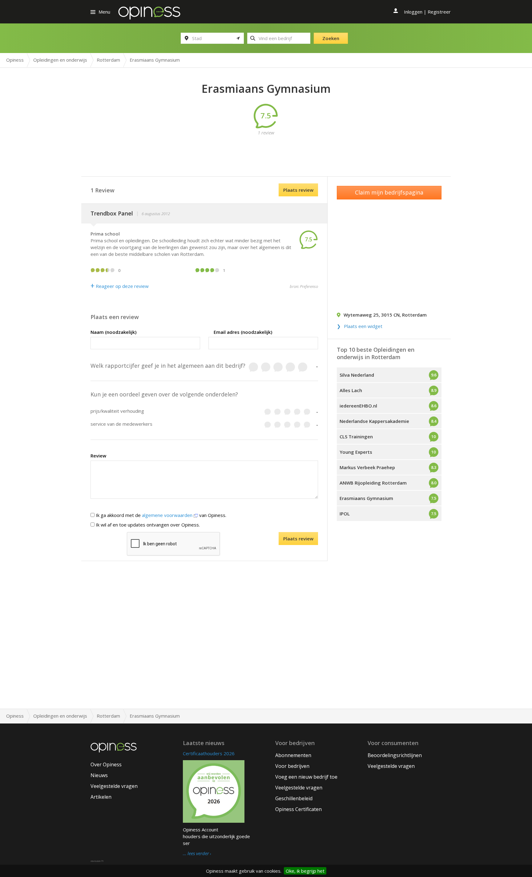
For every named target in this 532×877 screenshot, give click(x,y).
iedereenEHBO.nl (358, 406)
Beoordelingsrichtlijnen (395, 755)
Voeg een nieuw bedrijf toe (306, 776)
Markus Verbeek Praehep (367, 467)
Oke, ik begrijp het (305, 871)
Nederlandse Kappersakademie (374, 421)
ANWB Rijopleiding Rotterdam (373, 483)
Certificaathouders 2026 (209, 753)
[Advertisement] (266, 150)
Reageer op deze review (120, 286)
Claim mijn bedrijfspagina (389, 192)
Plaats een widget (363, 326)
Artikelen (101, 796)
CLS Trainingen (356, 436)
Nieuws (99, 775)
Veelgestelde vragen (114, 786)
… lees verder (196, 853)
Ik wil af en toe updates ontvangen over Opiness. (147, 525)
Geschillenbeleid (293, 798)
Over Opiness (106, 764)
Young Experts (356, 452)
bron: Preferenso (304, 286)
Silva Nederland (357, 375)
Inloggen (413, 12)
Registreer (439, 12)
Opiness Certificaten (298, 809)
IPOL (345, 513)
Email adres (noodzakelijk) (243, 332)
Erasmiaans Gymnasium (366, 498)
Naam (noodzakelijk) (113, 332)
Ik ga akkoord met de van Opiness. (160, 515)
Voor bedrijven (292, 766)
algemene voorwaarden (168, 515)
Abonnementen (293, 755)
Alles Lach (351, 390)
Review (98, 456)
